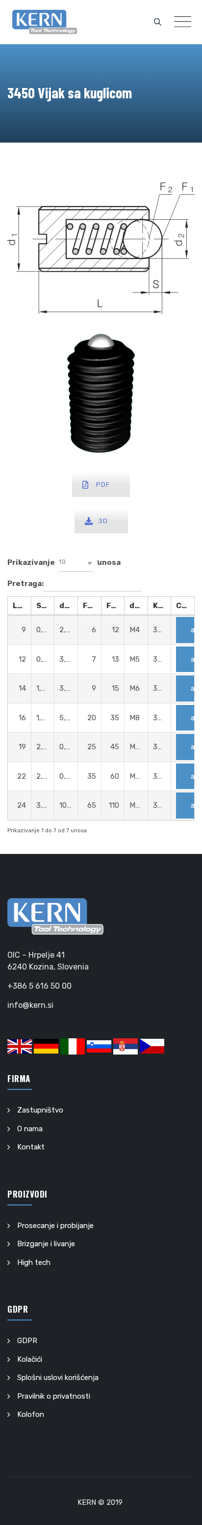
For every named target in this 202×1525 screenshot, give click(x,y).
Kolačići (29, 1359)
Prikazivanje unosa (64, 562)
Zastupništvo (40, 1110)
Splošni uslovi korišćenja (58, 1377)
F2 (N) (115, 605)
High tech (33, 1262)
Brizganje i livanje (46, 1243)
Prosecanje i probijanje (55, 1225)
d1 (133, 605)
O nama (30, 1128)
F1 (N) (92, 605)
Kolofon (30, 1414)
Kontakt (31, 1147)
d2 (64, 605)
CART (185, 605)
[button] (76, 563)
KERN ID (162, 605)
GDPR (27, 1340)
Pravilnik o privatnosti (53, 1396)
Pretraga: (25, 583)
